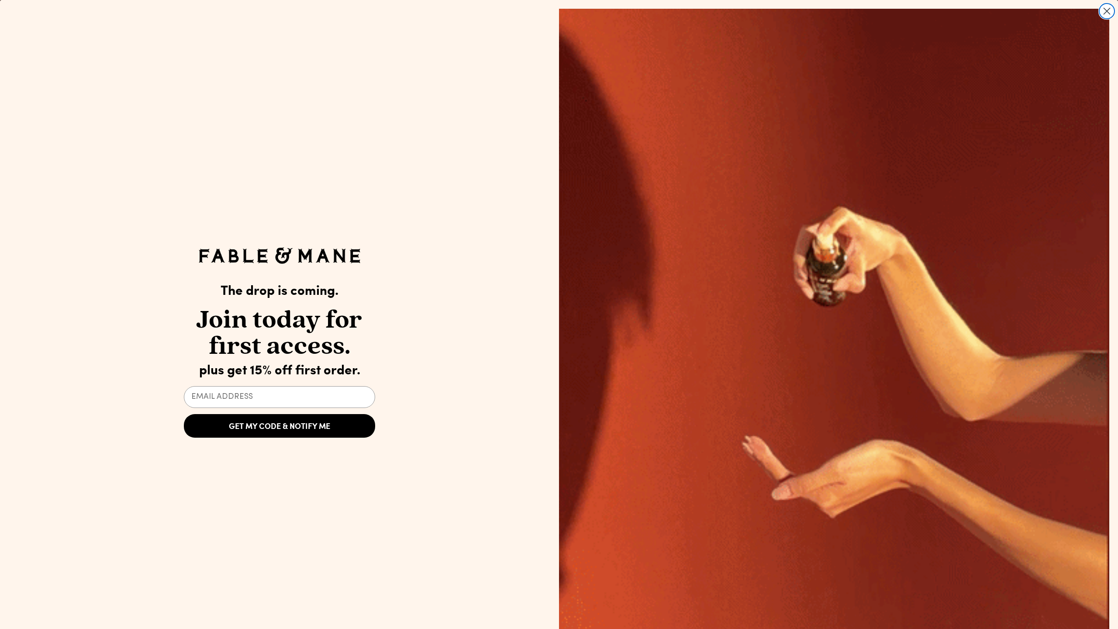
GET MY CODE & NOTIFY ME (279, 426)
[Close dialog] (1107, 11)
